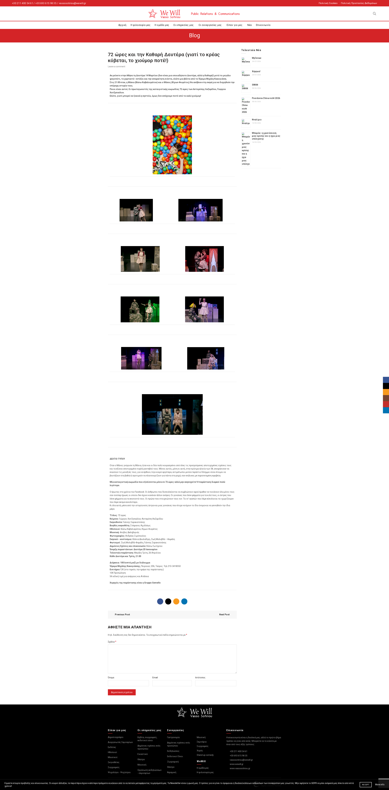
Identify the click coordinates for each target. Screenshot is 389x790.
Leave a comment (116, 66)
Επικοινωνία (263, 25)
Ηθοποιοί (112, 752)
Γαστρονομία (173, 737)
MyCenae (256, 58)
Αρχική (122, 25)
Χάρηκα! (256, 71)
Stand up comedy (205, 755)
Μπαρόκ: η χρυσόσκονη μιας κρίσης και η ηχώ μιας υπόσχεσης (266, 136)
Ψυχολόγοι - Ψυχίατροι (119, 772)
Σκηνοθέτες (113, 762)
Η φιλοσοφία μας (141, 25)
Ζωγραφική (173, 761)
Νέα (249, 25)
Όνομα (111, 677)
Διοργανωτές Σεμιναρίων (120, 742)
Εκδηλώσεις (173, 751)
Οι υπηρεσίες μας (183, 25)
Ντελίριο (257, 119)
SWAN (255, 85)
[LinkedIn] (184, 601)
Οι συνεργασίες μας (210, 25)
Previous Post (122, 614)
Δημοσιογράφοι (115, 737)
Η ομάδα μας (162, 25)
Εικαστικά (143, 754)
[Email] (176, 601)
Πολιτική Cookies (328, 3)
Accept (365, 785)
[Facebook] (160, 601)
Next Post (224, 614)
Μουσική (142, 765)
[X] (168, 601)
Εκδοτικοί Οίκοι (175, 756)
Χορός (200, 750)
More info (379, 784)
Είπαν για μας (235, 25)
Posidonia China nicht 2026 (266, 98)
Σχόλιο (112, 641)
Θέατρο (141, 759)
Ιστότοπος (200, 677)
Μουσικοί (112, 757)
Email (155, 677)
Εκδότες (112, 747)
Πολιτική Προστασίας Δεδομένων (359, 3)
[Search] (374, 13)
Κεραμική (171, 772)
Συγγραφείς (114, 767)
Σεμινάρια (202, 742)
